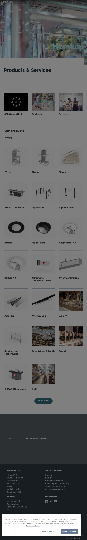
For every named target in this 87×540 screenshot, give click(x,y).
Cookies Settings (48, 531)
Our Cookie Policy (33, 526)
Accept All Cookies (69, 531)
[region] (41, 525)
